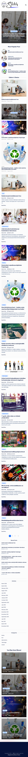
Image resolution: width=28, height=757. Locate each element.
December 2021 (5, 612)
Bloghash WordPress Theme (14, 755)
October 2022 (5, 600)
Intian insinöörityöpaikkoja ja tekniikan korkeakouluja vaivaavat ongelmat (13, 567)
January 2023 (4, 597)
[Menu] (25, 4)
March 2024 (4, 586)
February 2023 (5, 595)
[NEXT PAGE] (18, 536)
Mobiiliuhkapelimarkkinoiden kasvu (12, 520)
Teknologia (4, 375)
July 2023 (4, 593)
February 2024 (5, 588)
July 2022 (4, 605)
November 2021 (5, 614)
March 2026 (4, 583)
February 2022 (5, 609)
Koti (9, 50)
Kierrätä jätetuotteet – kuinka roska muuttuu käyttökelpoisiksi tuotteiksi (17, 72)
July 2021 (3, 619)
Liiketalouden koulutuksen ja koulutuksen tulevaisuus (14, 35)
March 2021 (4, 623)
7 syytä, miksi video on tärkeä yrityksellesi (11, 572)
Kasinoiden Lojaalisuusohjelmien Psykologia (16, 65)
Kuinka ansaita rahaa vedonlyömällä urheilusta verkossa (14, 562)
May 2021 (4, 621)
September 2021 (5, 616)
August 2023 (4, 590)
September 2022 (5, 602)
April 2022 (4, 607)
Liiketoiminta (14, 31)
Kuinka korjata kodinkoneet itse (15, 52)
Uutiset (9, 69)
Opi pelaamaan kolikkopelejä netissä (13, 452)
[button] (14, 41)
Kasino (9, 63)
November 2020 (5, 626)
